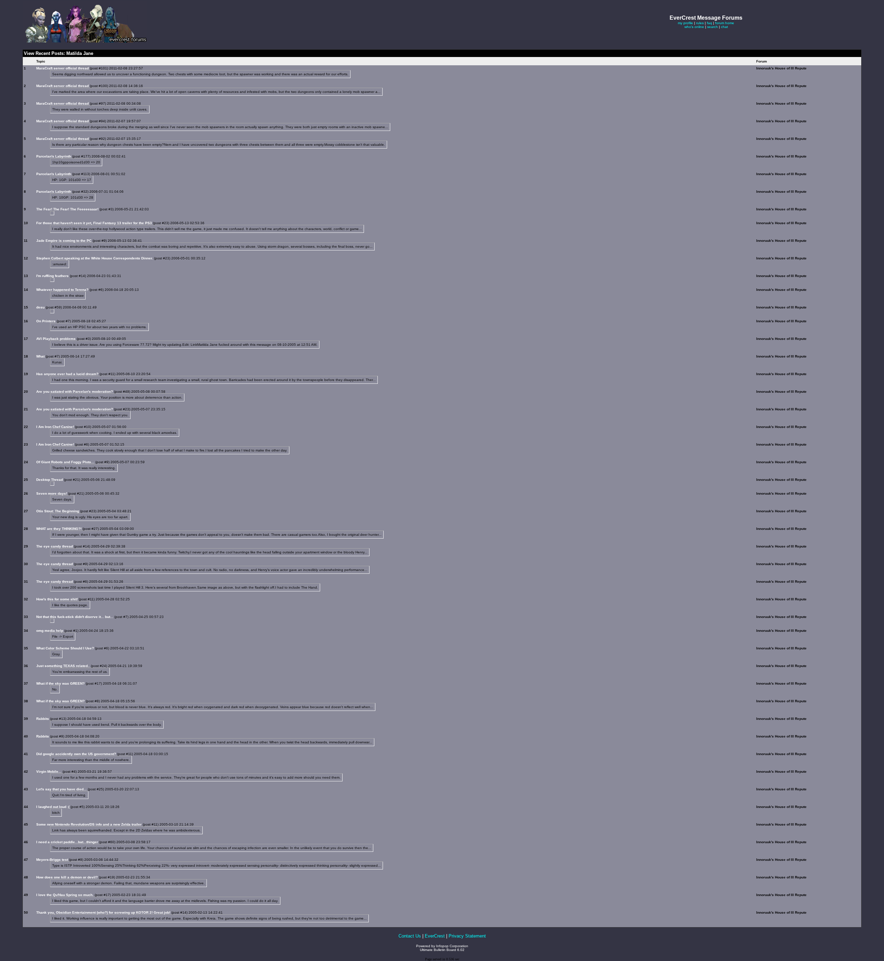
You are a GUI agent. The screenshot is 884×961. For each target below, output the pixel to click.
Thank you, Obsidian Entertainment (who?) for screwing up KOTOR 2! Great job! (103, 912)
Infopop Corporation (452, 946)
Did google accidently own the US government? (76, 754)
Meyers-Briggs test (52, 860)
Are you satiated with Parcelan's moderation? (74, 391)
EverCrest (435, 936)
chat (724, 27)
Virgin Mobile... (48, 771)
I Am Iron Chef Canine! (55, 427)
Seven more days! (51, 493)
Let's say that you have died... (61, 789)
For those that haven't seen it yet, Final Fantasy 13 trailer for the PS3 (94, 223)
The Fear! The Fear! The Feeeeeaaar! (67, 209)
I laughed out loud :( (52, 807)
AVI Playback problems (56, 339)
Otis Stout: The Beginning (57, 511)
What (40, 356)
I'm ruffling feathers (52, 276)
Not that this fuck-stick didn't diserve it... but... (74, 617)
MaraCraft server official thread (62, 68)
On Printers (46, 321)
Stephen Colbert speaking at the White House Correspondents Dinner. (94, 258)
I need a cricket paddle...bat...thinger (67, 842)
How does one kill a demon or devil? (67, 877)
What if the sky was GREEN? (60, 683)
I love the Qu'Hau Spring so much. (65, 895)
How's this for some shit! (57, 599)
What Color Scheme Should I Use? (65, 648)
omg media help (49, 630)
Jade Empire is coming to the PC (64, 240)
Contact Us (409, 936)
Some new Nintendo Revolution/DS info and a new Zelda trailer (89, 824)
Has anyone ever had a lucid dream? (67, 374)
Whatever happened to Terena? (62, 290)
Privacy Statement (467, 936)
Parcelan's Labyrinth (53, 156)
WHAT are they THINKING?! (58, 529)
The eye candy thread (54, 546)
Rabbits (42, 719)
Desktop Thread (49, 480)
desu (40, 307)
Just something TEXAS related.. (63, 666)
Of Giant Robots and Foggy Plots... (65, 462)
